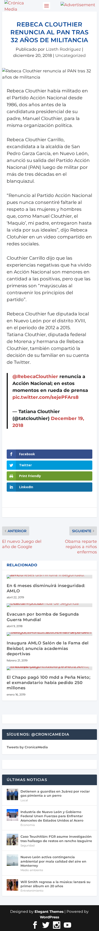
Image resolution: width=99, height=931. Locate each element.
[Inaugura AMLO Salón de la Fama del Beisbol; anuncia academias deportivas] (50, 634)
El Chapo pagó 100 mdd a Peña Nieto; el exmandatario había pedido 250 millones (48, 683)
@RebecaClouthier (35, 376)
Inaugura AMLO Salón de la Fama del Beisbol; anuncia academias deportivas (48, 648)
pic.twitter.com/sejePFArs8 (45, 397)
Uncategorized (70, 55)
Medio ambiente (31, 870)
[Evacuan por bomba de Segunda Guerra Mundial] (50, 605)
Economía (27, 825)
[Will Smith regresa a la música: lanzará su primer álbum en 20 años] (12, 885)
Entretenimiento (32, 890)
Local (24, 800)
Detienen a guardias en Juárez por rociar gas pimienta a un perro (55, 793)
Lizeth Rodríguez (63, 49)
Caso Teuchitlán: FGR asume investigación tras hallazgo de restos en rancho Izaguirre (56, 838)
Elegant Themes (49, 911)
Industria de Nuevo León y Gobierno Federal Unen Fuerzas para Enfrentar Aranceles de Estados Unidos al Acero (51, 816)
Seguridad (27, 845)
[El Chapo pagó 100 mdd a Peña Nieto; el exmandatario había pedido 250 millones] (50, 668)
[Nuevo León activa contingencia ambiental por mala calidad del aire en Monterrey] (12, 860)
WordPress (49, 917)
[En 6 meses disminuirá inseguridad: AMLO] (50, 577)
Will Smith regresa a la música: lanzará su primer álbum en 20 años (55, 884)
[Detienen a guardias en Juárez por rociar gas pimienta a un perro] (12, 794)
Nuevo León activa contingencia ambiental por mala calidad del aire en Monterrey (53, 861)
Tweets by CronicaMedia (27, 747)
